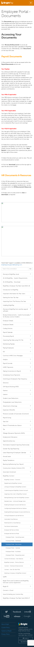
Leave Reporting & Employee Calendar (14, 452)
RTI (4, 352)
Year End (5, 421)
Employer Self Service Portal (11, 530)
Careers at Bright (6, 631)
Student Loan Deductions (10, 398)
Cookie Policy (5, 627)
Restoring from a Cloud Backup (12, 522)
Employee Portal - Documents (13, 544)
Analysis (5, 359)
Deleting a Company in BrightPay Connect (15, 573)
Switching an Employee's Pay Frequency (15, 379)
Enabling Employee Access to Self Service (15, 504)
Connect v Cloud (8, 590)
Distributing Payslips (9, 344)
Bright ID (5, 586)
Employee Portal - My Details (13, 551)
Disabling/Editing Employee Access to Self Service (17, 512)
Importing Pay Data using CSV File (13, 340)
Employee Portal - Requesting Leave (15, 555)
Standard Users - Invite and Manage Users (15, 501)
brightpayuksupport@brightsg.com (11, 265)
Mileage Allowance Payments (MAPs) (14, 433)
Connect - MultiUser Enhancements (13, 566)
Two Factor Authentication (11, 526)
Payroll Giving (7, 417)
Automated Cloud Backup (11, 519)
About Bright (5, 624)
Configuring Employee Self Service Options (15, 508)
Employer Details (8, 321)
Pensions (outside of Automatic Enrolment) (16, 414)
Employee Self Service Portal (11, 533)
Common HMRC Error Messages (13, 355)
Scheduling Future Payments (11, 375)
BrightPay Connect (8, 476)
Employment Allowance (10, 437)
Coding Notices (7, 328)
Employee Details (8, 324)
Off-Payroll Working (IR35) (11, 386)
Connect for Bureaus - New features (13, 558)
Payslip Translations (8, 460)
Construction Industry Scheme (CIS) (14, 468)
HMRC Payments (8, 367)
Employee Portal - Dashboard (13, 540)
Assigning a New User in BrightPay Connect (15, 494)
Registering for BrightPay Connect (13, 483)
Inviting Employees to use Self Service (14, 515)
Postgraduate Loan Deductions (12, 402)
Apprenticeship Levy (9, 441)
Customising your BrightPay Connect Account (16, 490)
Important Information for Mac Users (14, 293)
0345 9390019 (26, 641)
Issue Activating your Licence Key (13, 594)
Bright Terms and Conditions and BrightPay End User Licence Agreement (16, 581)
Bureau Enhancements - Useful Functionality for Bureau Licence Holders (16, 316)
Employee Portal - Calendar (13, 548)
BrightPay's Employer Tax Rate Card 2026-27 (16, 598)
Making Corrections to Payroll (12, 371)
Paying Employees (8, 348)
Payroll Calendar (8, 332)
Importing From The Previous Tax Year (14, 301)
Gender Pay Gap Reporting (11, 449)
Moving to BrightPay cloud (11, 274)
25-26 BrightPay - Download (11, 282)
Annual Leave (7, 456)
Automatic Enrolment (9, 472)
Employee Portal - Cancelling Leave (15, 537)
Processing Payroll (8, 336)
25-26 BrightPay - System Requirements (15, 278)
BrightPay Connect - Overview (12, 479)
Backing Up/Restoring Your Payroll (13, 464)
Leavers (5, 394)
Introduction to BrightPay (10, 290)
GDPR (5, 577)
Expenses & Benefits (9, 410)
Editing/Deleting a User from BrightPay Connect (16, 497)
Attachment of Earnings (10, 406)
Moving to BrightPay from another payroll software (15, 310)
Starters (5, 390)
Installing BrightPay (8, 305)
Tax (4, 429)
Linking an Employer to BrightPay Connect (15, 486)
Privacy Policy (5, 634)
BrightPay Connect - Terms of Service (14, 562)
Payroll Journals (7, 363)
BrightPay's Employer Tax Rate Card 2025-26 (16, 286)
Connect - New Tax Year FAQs (12, 569)
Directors (5, 383)
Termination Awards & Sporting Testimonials (16, 445)
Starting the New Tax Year (10, 297)
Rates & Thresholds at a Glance (12, 425)
